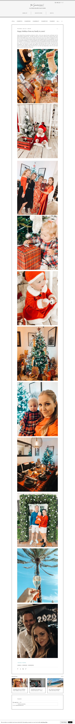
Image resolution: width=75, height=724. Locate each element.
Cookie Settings (64, 722)
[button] (38, 13)
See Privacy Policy (44, 722)
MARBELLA (19, 665)
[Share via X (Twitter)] (20, 668)
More (58, 21)
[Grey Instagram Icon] (55, 2)
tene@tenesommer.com (19, 705)
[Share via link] (25, 668)
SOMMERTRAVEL (27, 21)
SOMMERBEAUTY (36, 21)
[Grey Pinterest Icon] (61, 2)
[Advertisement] (33, 716)
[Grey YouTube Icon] (57, 2)
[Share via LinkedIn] (23, 668)
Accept (70, 722)
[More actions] (57, 28)
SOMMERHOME (31, 665)
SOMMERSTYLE (19, 21)
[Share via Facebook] (17, 668)
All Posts (13, 21)
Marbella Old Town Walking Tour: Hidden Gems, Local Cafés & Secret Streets (19, 690)
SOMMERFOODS (44, 21)
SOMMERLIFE (52, 21)
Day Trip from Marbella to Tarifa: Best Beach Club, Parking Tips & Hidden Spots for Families (55, 690)
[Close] (73, 722)
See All (62, 676)
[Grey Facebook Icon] (63, 2)
